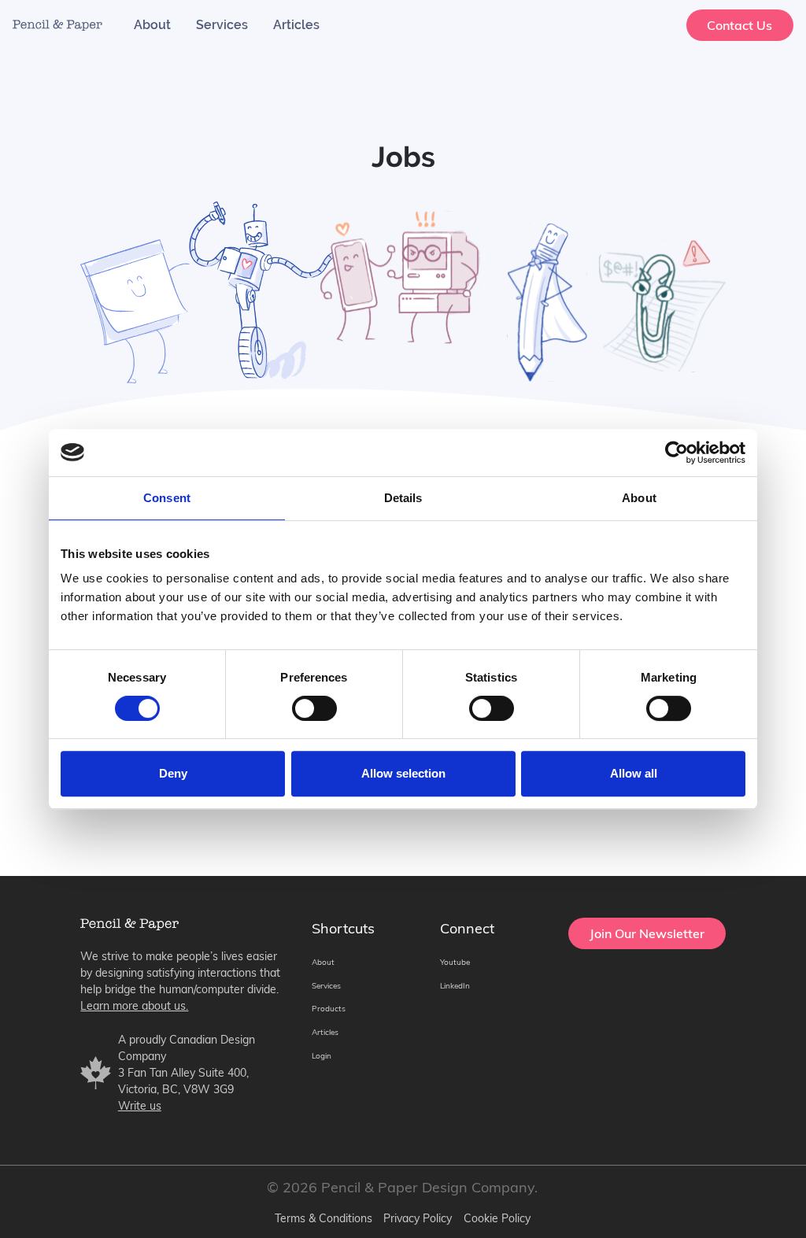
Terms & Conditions (323, 1218)
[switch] (314, 708)
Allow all (633, 773)
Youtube (455, 962)
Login (321, 1056)
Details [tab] (403, 497)
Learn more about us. (134, 1006)
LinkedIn (455, 986)
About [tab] (639, 497)
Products (329, 1008)
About (152, 24)
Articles (296, 24)
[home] (57, 25)
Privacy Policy (417, 1218)
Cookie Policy (497, 1218)
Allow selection (403, 773)
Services (222, 24)
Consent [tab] (166, 497)
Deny (173, 773)
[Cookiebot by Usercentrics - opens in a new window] (676, 452)
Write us (139, 1106)
